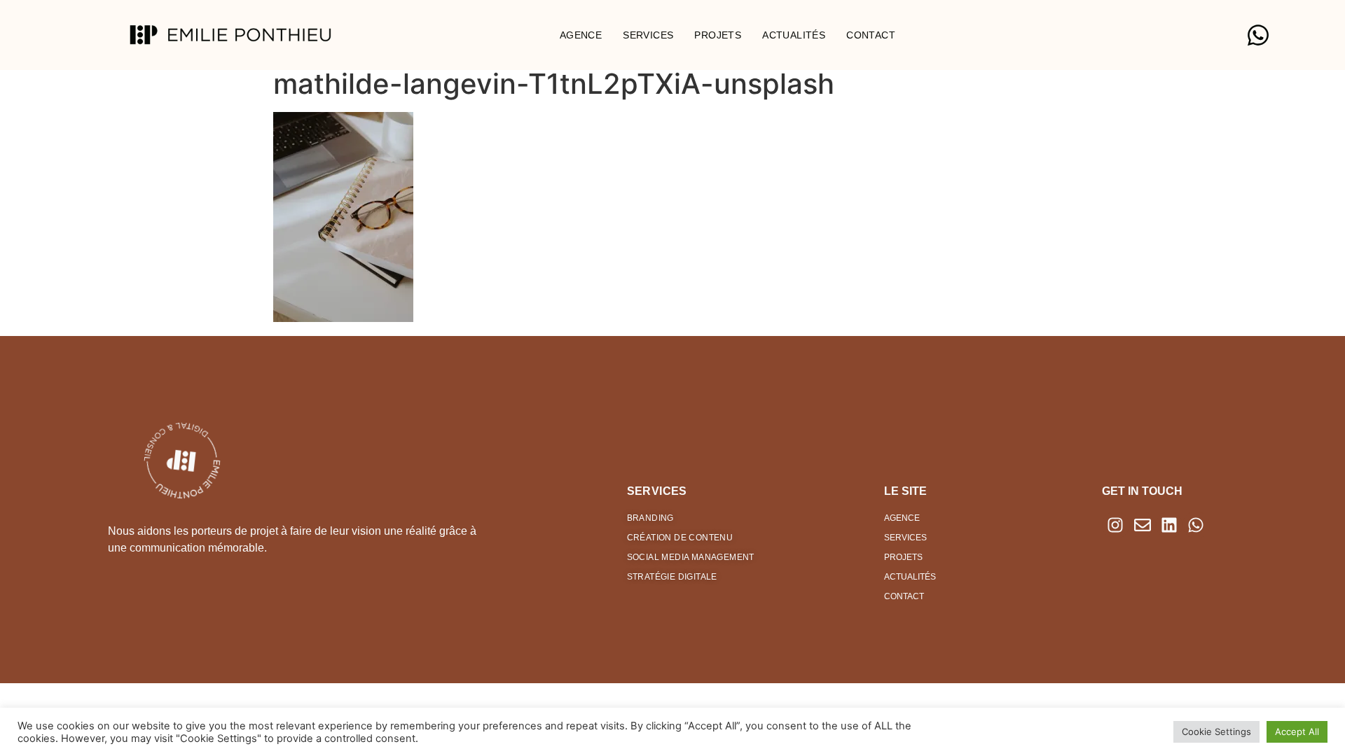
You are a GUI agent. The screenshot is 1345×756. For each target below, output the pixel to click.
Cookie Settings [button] (1216, 731)
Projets (717, 35)
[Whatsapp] (1195, 525)
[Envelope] (1142, 525)
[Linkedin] (1169, 525)
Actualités (793, 35)
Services (648, 35)
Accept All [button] (1297, 731)
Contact (870, 35)
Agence (581, 35)
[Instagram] (1115, 525)
